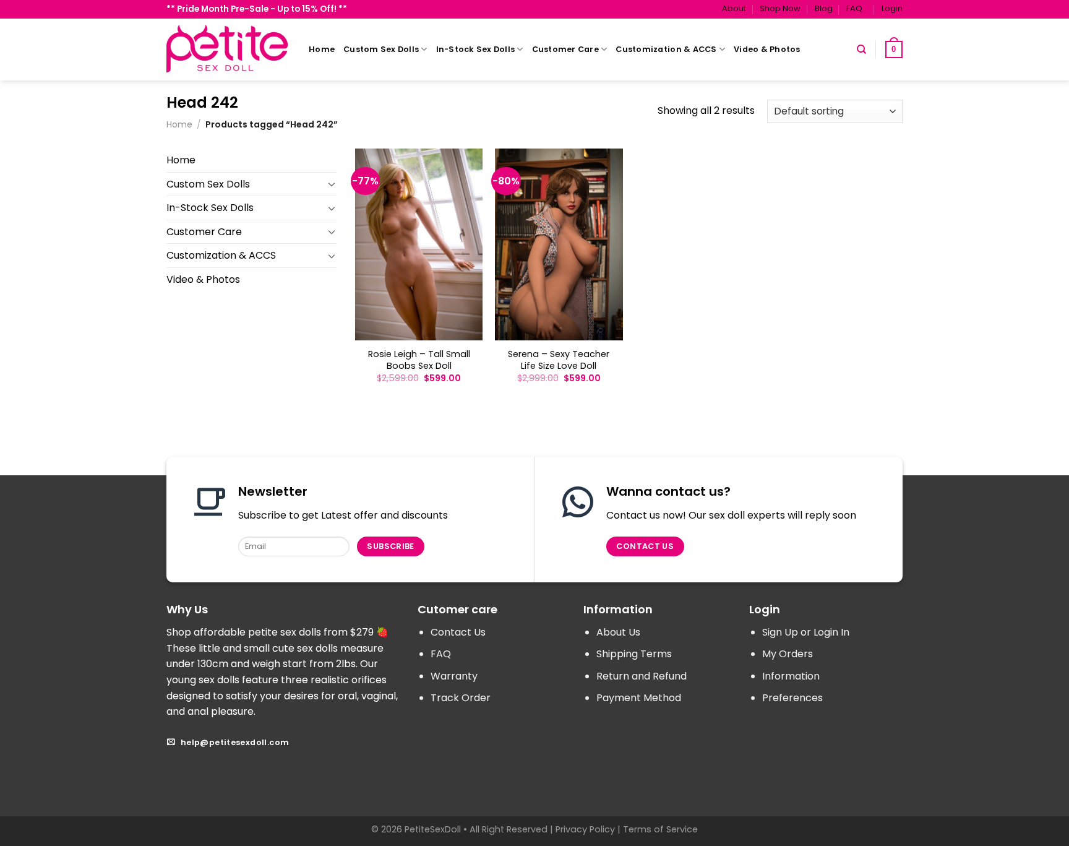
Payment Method (638, 698)
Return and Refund (641, 676)
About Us (618, 632)
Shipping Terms (634, 654)
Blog (824, 8)
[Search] (861, 49)
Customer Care (565, 49)
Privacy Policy (585, 829)
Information (791, 676)
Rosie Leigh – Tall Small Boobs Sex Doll (419, 359)
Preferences (792, 698)
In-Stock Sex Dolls (475, 49)
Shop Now (780, 8)
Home (322, 49)
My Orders (787, 654)
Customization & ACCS (666, 49)
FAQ (854, 8)
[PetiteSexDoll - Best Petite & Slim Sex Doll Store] (228, 49)
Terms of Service (660, 829)
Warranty (454, 676)
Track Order (461, 698)
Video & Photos (767, 49)
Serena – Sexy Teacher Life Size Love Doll (558, 359)
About (734, 8)
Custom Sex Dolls (381, 49)
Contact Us (458, 632)
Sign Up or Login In (805, 632)
